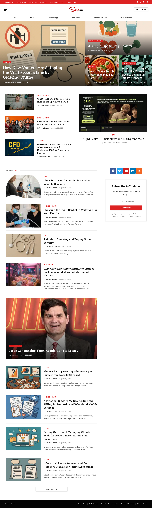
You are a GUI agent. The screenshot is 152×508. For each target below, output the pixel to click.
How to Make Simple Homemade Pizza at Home (101, 75)
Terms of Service (56, 2)
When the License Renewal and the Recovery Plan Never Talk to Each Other (68, 465)
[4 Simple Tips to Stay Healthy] (118, 38)
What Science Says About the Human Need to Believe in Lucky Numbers (134, 73)
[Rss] (139, 171)
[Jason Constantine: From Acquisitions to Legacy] (51, 328)
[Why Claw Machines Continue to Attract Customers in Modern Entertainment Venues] (23, 274)
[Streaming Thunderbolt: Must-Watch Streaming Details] (19, 124)
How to (7, 62)
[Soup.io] (76, 9)
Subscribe (141, 9)
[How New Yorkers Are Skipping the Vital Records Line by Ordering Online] (42, 53)
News (32, 17)
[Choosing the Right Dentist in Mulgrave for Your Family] (23, 216)
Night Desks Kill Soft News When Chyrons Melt (113, 139)
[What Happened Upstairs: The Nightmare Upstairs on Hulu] (19, 102)
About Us (43, 2)
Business (76, 17)
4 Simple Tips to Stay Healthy (110, 46)
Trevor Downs (44, 105)
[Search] (147, 2)
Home (13, 17)
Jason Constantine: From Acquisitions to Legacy (43, 351)
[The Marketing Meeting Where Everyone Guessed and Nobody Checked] (23, 377)
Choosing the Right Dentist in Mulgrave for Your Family (70, 211)
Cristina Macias (8, 82)
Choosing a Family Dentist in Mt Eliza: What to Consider (67, 182)
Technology (53, 17)
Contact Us (9, 2)
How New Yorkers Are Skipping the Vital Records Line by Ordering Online (32, 72)
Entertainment (100, 17)
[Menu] (5, 9)
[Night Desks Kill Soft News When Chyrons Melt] (113, 113)
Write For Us (21, 2)
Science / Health (127, 17)
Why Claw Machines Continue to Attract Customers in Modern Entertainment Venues (69, 272)
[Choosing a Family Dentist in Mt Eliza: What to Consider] (23, 186)
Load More (50, 489)
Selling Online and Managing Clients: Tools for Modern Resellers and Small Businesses (67, 435)
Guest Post (33, 2)
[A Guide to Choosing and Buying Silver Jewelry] (23, 245)
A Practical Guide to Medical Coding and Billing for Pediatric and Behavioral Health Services (70, 404)
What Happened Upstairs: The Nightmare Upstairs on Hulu (53, 100)
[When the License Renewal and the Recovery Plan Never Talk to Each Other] (23, 469)
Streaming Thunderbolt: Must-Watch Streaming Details (53, 123)
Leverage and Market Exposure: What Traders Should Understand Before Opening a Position (54, 148)
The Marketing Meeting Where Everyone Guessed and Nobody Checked (69, 373)
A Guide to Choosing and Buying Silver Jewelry (68, 241)
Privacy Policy (71, 2)
